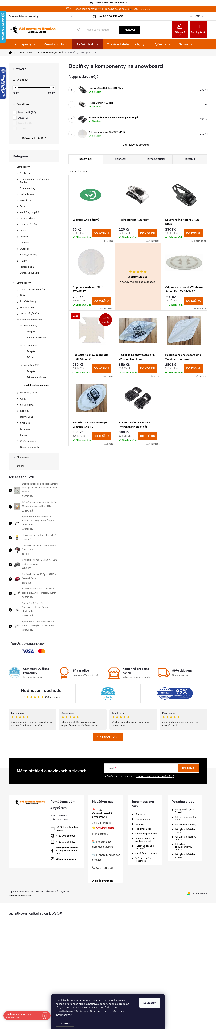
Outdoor (24, 248)
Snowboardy (30, 325)
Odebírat (188, 768)
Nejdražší (120, 159)
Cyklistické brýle (28, 224)
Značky (20, 465)
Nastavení (65, 1023)
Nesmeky (25, 429)
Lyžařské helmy (28, 301)
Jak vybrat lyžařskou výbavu (185, 855)
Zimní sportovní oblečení (33, 289)
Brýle (22, 295)
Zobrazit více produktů (136, 144)
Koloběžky (25, 200)
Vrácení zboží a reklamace (143, 859)
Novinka (24, 123)
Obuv (23, 230)
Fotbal (23, 206)
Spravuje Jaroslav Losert (20, 895)
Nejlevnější (85, 159)
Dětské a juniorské (36, 377)
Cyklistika (25, 173)
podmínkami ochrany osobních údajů (155, 776)
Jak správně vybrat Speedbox (184, 811)
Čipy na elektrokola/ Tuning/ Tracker (34, 181)
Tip (21, 128)
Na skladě (26, 112)
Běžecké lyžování (29, 392)
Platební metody (143, 819)
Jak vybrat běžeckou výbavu (185, 838)
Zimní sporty (24, 282)
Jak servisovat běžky (185, 824)
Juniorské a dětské (36, 337)
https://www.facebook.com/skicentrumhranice (67, 850)
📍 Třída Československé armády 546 (102, 813)
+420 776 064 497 (65, 841)
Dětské (30, 357)
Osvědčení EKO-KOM (146, 853)
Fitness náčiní (27, 266)
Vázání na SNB (31, 365)
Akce (22, 118)
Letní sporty (23, 166)
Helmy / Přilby (27, 218)
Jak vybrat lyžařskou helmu (185, 830)
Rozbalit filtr (32, 138)
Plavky (23, 260)
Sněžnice (25, 422)
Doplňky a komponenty (36, 385)
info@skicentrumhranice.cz (67, 829)
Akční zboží (23, 457)
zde (70, 1015)
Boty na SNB (30, 345)
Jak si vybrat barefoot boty (186, 818)
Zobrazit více (108, 737)
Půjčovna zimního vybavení (144, 847)
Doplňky (24, 411)
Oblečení (24, 236)
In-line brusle (27, 194)
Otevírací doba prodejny (23, 16)
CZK (197, 16)
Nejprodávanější (155, 159)
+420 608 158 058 (65, 836)
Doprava (139, 824)
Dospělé (31, 331)
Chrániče (24, 242)
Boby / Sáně (26, 416)
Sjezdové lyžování (29, 313)
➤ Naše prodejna (102, 881)
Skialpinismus (27, 404)
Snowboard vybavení (31, 319)
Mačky (23, 435)
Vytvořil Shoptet (199, 893)
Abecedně (190, 159)
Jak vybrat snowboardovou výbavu (183, 847)
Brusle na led (27, 307)
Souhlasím (149, 1003)
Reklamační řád (143, 829)
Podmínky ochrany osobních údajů (145, 840)
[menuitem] (24, 44)
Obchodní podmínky (146, 833)
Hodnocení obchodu (41, 690)
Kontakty (140, 814)
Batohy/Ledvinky (28, 254)
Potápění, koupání (29, 212)
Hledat (130, 30)
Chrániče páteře (28, 441)
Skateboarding (27, 188)
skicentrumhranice (66, 859)
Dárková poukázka (29, 273)
